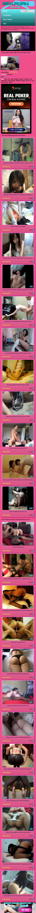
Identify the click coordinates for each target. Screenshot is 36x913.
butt (31, 79)
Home (5, 11)
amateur (21, 79)
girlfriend (18, 80)
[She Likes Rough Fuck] (18, 522)
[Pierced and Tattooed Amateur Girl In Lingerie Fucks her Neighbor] (18, 554)
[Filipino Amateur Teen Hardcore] (18, 201)
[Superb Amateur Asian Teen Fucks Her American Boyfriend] (18, 871)
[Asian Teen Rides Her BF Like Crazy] (18, 487)
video (2, 82)
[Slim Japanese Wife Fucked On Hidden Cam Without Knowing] (18, 455)
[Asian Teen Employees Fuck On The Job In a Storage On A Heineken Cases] (18, 138)
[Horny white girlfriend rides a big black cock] (18, 681)
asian (5, 79)
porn (27, 80)
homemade (4, 80)
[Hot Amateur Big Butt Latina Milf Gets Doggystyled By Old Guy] (18, 839)
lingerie (23, 80)
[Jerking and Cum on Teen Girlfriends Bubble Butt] (18, 712)
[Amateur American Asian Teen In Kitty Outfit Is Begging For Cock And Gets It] (18, 744)
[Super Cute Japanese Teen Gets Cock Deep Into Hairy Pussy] (18, 170)
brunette (26, 79)
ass (9, 79)
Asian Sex (9, 74)
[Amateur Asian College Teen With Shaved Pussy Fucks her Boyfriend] (18, 233)
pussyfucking (11, 80)
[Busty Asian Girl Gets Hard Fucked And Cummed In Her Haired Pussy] (18, 265)
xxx (33, 80)
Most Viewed (7, 19)
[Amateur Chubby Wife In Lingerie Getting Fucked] (18, 807)
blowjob (16, 79)
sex (30, 80)
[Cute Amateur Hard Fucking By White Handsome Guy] (18, 328)
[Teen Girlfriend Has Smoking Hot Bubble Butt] (18, 649)
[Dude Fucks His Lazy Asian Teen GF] (18, 423)
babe (12, 79)
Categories (7, 15)
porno (6, 82)
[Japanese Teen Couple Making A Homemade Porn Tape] (18, 296)
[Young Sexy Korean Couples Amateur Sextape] (18, 360)
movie (10, 82)
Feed (4, 24)
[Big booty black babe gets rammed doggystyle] (18, 776)
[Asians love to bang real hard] (18, 617)
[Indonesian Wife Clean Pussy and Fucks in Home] (18, 391)
